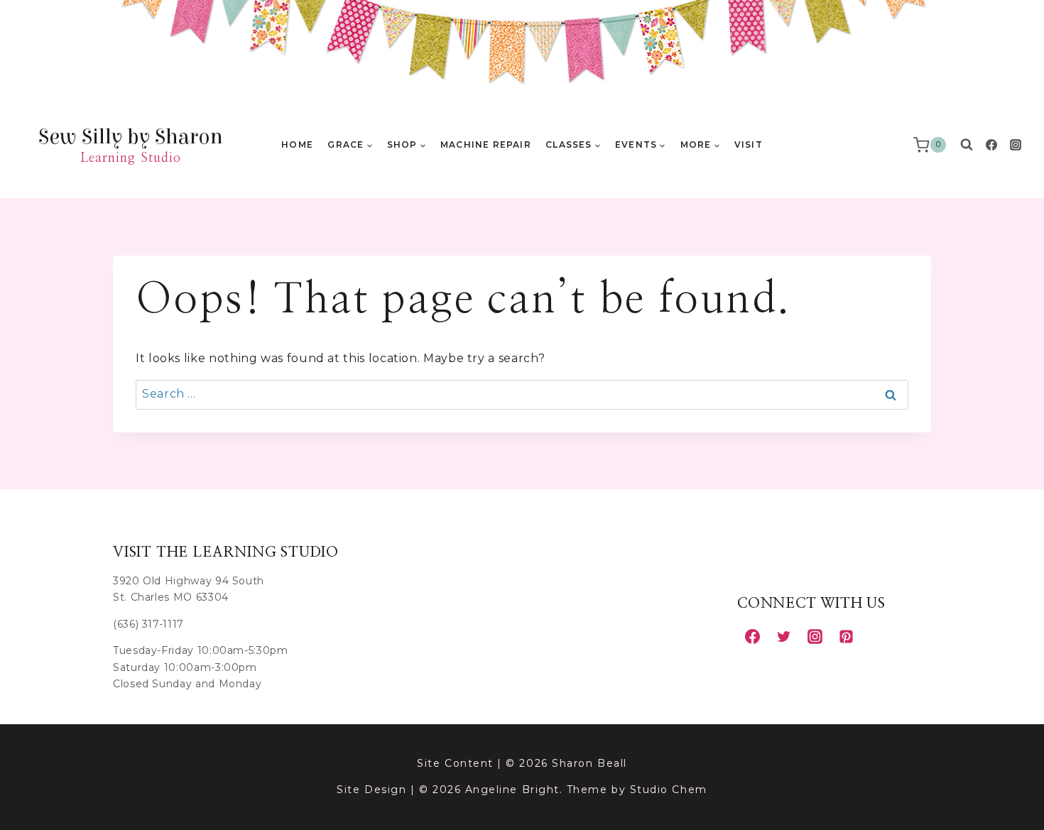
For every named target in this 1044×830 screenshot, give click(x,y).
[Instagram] (1015, 144)
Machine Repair (485, 144)
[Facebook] (991, 144)
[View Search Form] (966, 144)
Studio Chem (668, 789)
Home (297, 144)
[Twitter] (783, 636)
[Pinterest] (846, 636)
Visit (748, 144)
